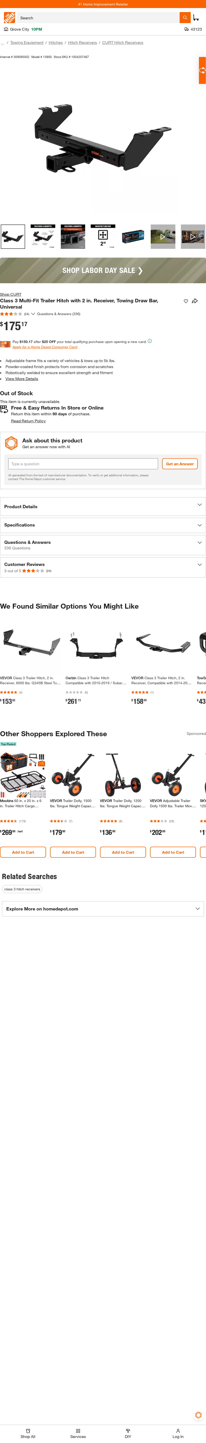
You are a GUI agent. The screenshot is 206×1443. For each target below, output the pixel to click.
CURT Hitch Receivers (122, 42)
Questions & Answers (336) (58, 314)
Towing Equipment (26, 42)
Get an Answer (180, 463)
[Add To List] (186, 301)
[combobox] (98, 17)
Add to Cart (23, 852)
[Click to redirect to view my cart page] (196, 18)
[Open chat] (202, 70)
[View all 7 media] (193, 236)
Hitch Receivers (82, 42)
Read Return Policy (28, 420)
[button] (103, 506)
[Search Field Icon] (185, 17)
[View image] (13, 236)
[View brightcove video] (163, 236)
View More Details (22, 378)
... (2, 43)
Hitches (56, 42)
